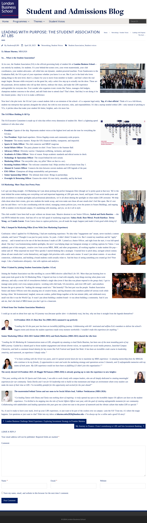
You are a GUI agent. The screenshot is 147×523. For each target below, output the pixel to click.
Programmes (20, 21)
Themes (38, 21)
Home (5, 21)
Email (54, 481)
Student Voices (57, 21)
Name (4, 481)
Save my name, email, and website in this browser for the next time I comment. (36, 493)
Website (103, 481)
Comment (5, 443)
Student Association (76, 45)
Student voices (90, 45)
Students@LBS (13, 45)
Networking (115, 32)
